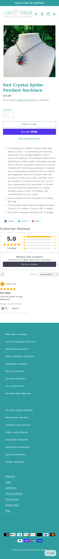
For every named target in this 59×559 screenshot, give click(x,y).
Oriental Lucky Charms (17, 425)
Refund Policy (12, 505)
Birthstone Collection (16, 349)
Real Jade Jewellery (16, 334)
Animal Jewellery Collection (20, 341)
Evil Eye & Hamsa (14, 371)
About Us (10, 476)
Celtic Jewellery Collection (19, 356)
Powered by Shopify (38, 550)
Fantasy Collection (15, 378)
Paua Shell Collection (16, 439)
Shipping (21, 100)
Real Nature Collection (17, 447)
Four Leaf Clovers (14, 386)
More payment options (29, 138)
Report (15, 308)
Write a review (29, 264)
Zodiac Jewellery (14, 462)
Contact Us (10, 488)
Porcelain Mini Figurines (18, 393)
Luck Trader (24, 550)
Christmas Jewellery (16, 363)
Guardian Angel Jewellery (19, 410)
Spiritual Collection (15, 454)
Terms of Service (13, 493)
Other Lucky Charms (16, 432)
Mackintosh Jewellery (17, 417)
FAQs (8, 482)
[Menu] (54, 14)
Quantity (7, 110)
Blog (7, 511)
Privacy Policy (12, 499)
